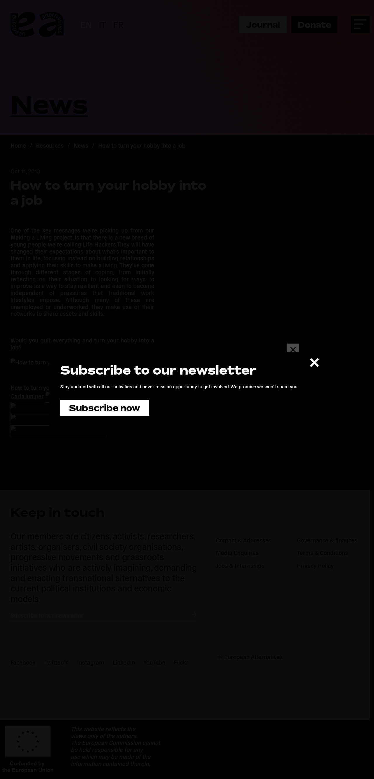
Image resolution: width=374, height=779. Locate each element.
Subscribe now (104, 408)
